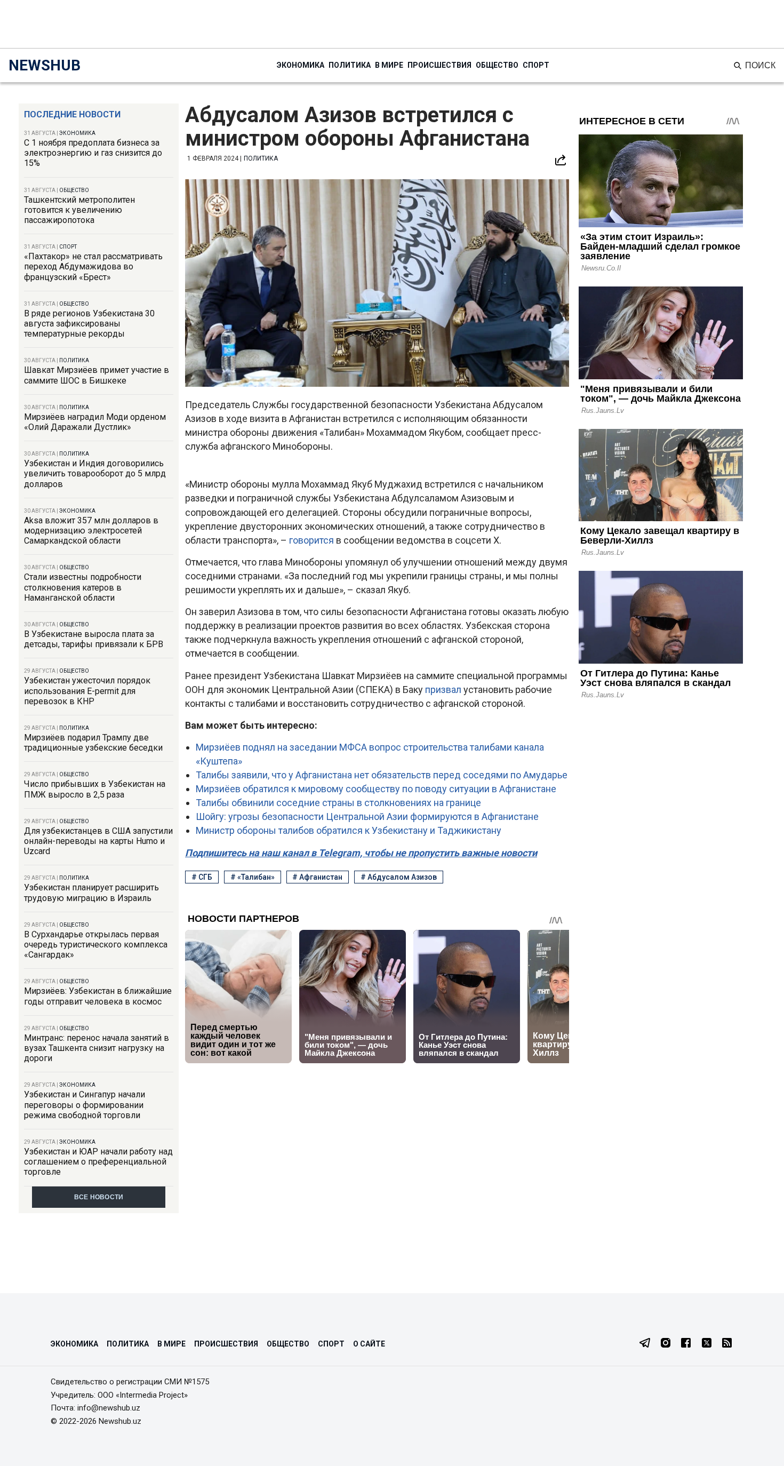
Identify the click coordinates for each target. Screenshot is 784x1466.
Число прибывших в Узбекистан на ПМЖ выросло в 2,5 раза (94, 789)
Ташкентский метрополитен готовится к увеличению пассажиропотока (79, 210)
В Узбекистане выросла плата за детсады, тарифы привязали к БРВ (93, 639)
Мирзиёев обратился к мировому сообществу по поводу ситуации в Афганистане (376, 788)
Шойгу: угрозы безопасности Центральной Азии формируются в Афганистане (367, 816)
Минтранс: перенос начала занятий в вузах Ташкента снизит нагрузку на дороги (96, 1048)
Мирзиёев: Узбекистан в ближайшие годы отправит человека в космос (98, 996)
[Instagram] (665, 1343)
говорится (312, 540)
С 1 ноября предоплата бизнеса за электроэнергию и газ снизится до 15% (93, 153)
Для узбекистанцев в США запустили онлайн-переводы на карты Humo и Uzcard (98, 841)
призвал (444, 689)
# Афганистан (317, 877)
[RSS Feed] (727, 1343)
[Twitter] (706, 1343)
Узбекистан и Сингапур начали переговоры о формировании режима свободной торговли (84, 1104)
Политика (350, 65)
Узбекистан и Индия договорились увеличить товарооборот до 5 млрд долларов (95, 473)
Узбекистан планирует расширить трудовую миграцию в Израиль (91, 892)
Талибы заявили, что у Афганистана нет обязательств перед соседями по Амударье (381, 774)
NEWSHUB (45, 65)
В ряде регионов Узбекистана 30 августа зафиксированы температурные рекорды (89, 323)
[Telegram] (644, 1343)
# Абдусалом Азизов (399, 877)
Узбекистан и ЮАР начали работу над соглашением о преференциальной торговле (98, 1161)
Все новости (99, 1197)
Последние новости (72, 114)
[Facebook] (685, 1343)
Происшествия (439, 65)
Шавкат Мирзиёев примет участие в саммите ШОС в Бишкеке (96, 375)
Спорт (536, 65)
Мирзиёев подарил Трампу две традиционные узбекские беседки (93, 742)
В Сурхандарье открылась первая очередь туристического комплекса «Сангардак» (95, 944)
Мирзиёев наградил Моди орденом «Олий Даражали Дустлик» (95, 422)
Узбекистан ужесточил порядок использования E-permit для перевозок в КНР (87, 690)
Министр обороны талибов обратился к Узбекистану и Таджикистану (348, 830)
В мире (389, 65)
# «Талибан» (252, 877)
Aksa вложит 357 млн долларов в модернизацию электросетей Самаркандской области (91, 530)
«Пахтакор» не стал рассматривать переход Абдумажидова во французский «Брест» (93, 266)
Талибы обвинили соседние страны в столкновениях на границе (338, 802)
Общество (497, 65)
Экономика (300, 65)
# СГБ (201, 877)
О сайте (369, 1344)
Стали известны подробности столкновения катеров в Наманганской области (82, 587)
